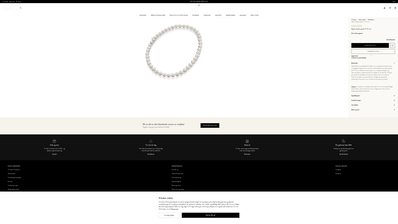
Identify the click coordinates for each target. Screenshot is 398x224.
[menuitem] (142, 15)
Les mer (54, 154)
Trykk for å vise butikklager (358, 58)
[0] (395, 7)
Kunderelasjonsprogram (14, 178)
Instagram (338, 170)
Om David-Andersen (14, 170)
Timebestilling (373, 51)
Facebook (338, 174)
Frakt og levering (176, 178)
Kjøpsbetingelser (176, 181)
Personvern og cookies (178, 189)
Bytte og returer (176, 185)
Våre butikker (11, 174)
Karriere (10, 181)
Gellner (356, 26)
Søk (20, 8)
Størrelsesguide (390, 39)
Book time (247, 154)
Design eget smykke (13, 189)
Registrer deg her (210, 125)
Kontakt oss (150, 154)
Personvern (174, 209)
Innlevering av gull (13, 185)
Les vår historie (343, 154)
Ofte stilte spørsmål (177, 174)
